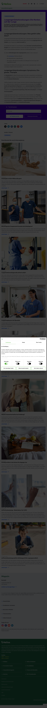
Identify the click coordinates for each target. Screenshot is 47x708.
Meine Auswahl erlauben (23, 368)
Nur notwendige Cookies (9, 368)
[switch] (17, 364)
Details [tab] (23, 342)
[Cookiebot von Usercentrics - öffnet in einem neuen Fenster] (41, 339)
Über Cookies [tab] (39, 342)
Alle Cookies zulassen (38, 368)
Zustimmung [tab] (8, 342)
